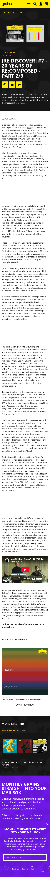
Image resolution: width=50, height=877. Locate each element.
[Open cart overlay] (46, 4)
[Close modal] (47, 825)
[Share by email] (12, 84)
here (29, 127)
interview (43, 523)
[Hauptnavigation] (28, 3)
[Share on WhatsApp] (5, 84)
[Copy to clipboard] (19, 84)
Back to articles (13, 13)
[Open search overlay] (35, 4)
